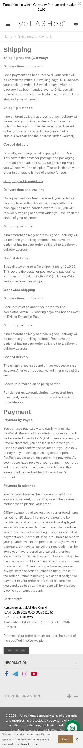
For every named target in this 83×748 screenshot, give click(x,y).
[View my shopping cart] (75, 24)
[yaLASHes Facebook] (6, 674)
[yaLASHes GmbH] (41, 24)
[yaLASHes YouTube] (34, 674)
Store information (21, 696)
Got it (65, 739)
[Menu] (7, 24)
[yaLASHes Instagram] (25, 674)
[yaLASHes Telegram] (15, 674)
